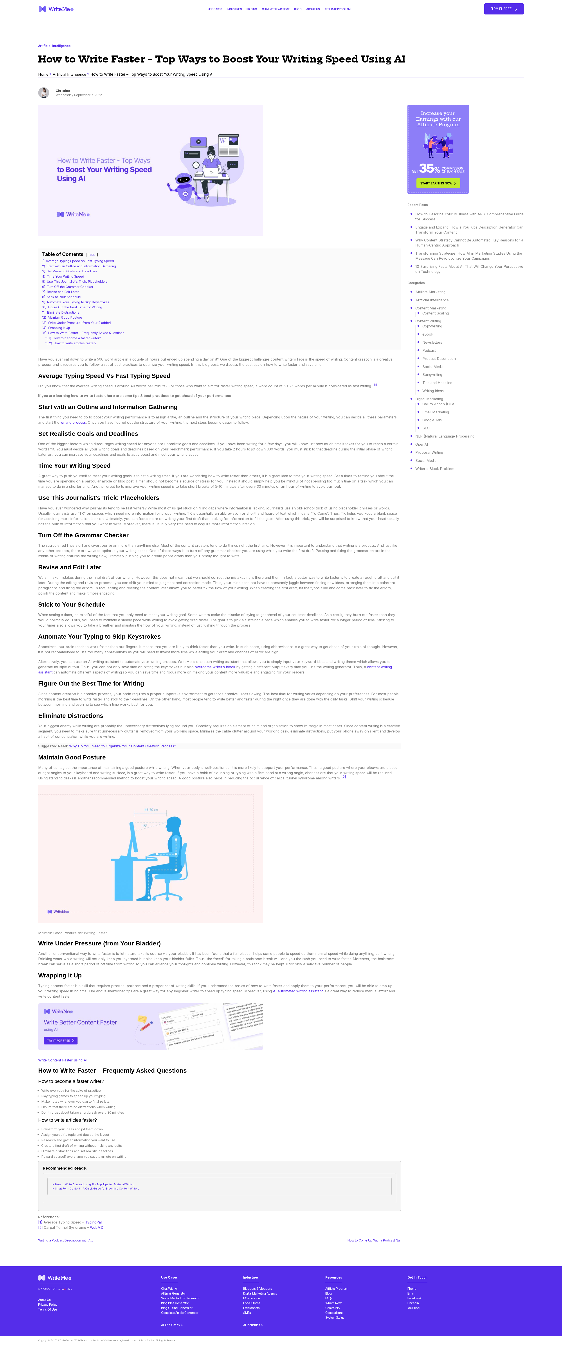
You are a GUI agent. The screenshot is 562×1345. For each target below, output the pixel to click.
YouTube (413, 1308)
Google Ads (432, 420)
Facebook (414, 1298)
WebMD (96, 1227)
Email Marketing (435, 412)
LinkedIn (413, 1303)
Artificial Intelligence (69, 74)
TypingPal (93, 1222)
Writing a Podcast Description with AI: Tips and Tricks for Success (65, 1240)
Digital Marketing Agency (260, 1293)
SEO (426, 428)
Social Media (432, 366)
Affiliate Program (336, 1288)
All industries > (253, 1325)
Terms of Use (47, 1309)
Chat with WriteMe (276, 9)
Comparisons (334, 1313)
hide (91, 254)
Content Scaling (435, 313)
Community (332, 1308)
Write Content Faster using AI (62, 1060)
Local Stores (251, 1303)
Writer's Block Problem (434, 468)
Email (410, 1293)
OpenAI (421, 444)
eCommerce (251, 1298)
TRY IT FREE (501, 9)
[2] (343, 777)
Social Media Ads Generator (180, 1298)
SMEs (247, 1313)
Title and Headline (437, 382)
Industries (234, 9)
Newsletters (432, 342)
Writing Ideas (433, 391)
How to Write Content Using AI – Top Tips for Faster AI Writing (94, 1184)
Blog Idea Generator (175, 1303)
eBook (427, 334)
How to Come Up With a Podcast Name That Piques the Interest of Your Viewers (375, 1240)
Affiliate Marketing (430, 292)
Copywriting (432, 326)
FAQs (328, 1298)
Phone (411, 1288)
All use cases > (172, 1325)
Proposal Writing (429, 452)
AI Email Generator (173, 1293)
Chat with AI (169, 1288)
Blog (297, 9)
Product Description (439, 358)
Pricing (252, 9)
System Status (334, 1317)
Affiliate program (337, 9)
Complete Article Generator (179, 1313)
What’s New (333, 1303)
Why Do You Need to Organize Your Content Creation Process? (122, 746)
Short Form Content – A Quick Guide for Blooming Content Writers (97, 1188)
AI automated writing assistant (298, 991)
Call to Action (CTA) (439, 404)
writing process (73, 422)
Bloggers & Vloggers (257, 1288)
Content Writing (428, 321)
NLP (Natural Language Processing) (445, 436)
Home (43, 74)
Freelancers (251, 1308)
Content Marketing (430, 308)
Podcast (429, 350)
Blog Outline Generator (176, 1308)
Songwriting (432, 374)
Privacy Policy (47, 1304)
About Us (313, 9)
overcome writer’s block (215, 667)
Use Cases (215, 9)
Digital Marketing (429, 399)
